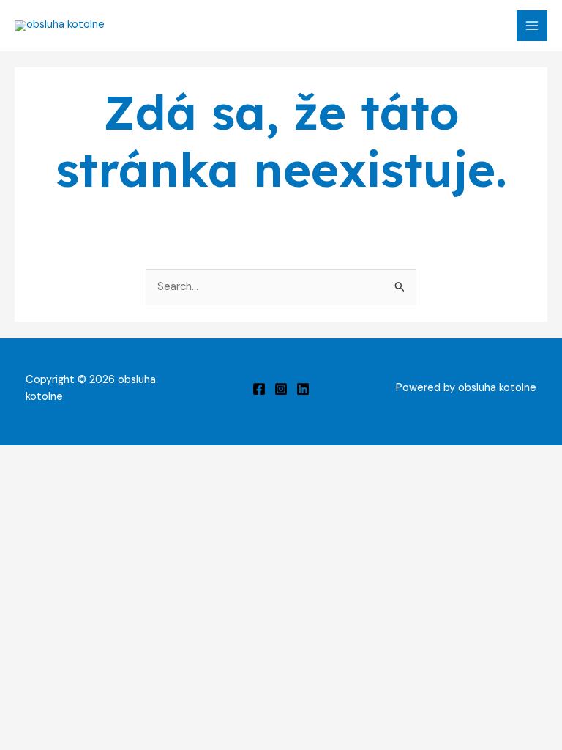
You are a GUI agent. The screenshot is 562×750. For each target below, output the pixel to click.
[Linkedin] (303, 389)
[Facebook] (259, 389)
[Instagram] (281, 389)
